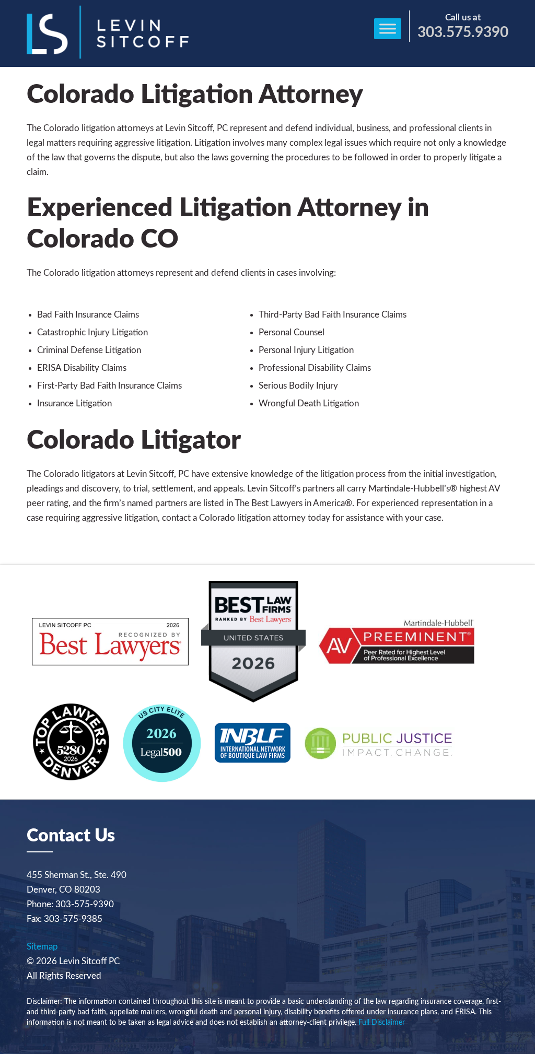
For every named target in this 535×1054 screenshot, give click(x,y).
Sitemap (42, 946)
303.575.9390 (462, 32)
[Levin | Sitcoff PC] (108, 56)
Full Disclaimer (381, 1022)
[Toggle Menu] (387, 28)
